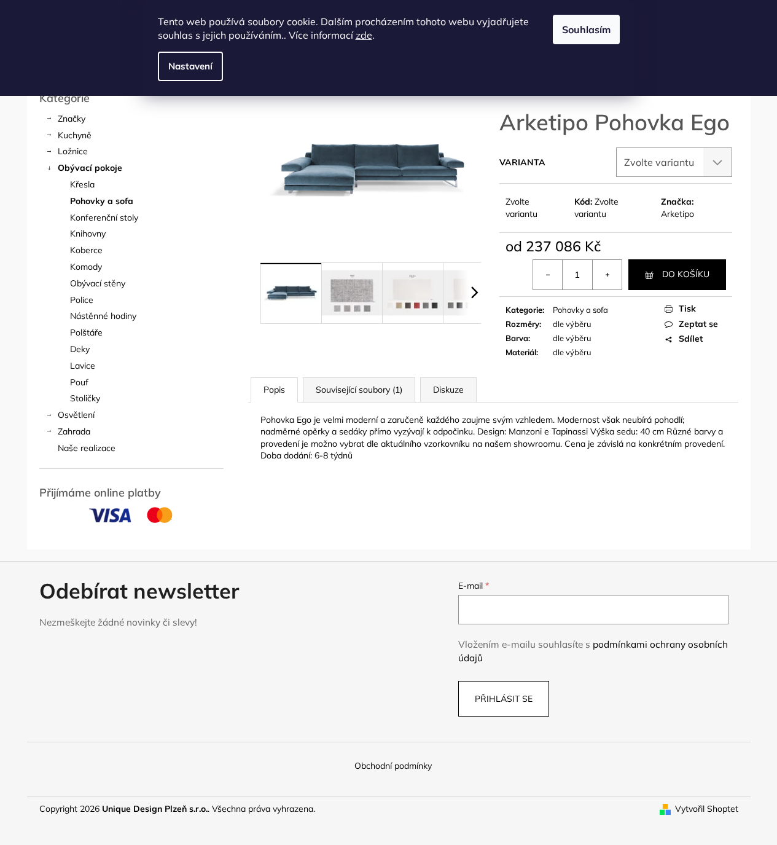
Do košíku (685, 274)
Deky (80, 349)
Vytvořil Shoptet (706, 808)
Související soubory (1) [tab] (359, 389)
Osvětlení (76, 414)
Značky (71, 118)
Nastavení (190, 66)
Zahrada (74, 431)
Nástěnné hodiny (103, 315)
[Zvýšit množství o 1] (607, 274)
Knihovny (88, 233)
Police (81, 299)
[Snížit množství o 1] (548, 274)
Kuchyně (75, 135)
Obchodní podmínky (393, 765)
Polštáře (86, 332)
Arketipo (677, 213)
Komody (86, 266)
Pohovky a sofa (101, 200)
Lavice (82, 365)
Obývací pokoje (90, 167)
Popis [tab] (274, 389)
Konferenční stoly (104, 217)
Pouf (79, 382)
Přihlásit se (504, 698)
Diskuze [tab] (448, 389)
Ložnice (73, 151)
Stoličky (85, 398)
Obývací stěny (97, 283)
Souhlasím (586, 29)
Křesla (82, 184)
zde (364, 35)
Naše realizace (86, 448)
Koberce (86, 250)
